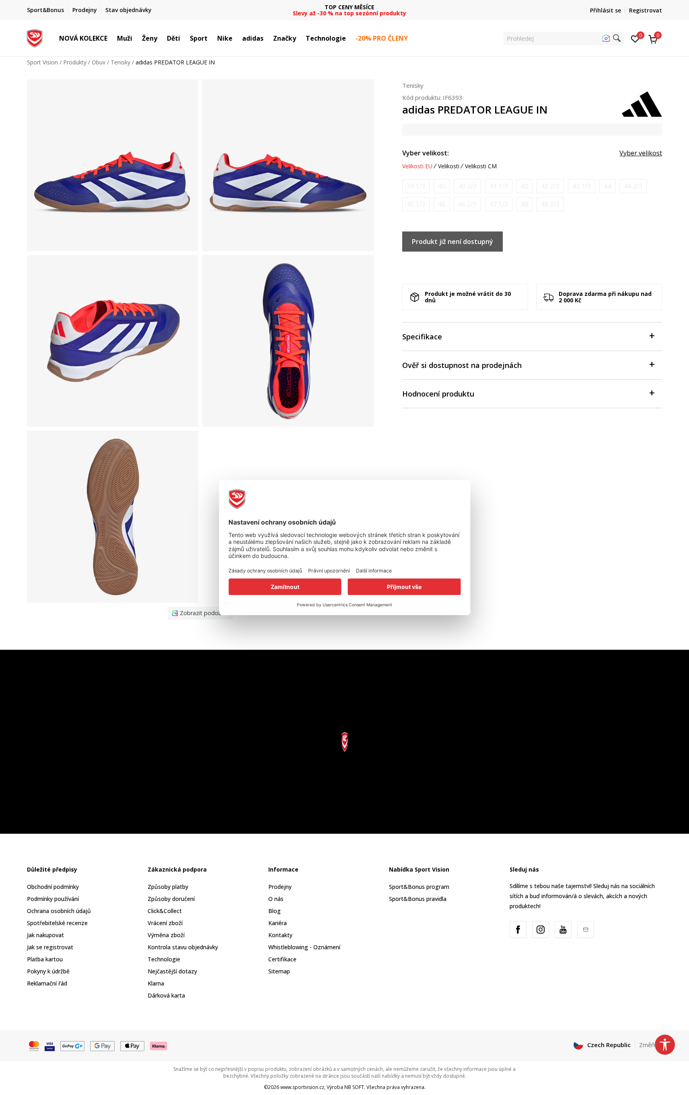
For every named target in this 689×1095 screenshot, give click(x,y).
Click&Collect (165, 911)
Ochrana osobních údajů (59, 911)
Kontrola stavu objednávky (183, 947)
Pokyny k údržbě (48, 971)
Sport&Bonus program (419, 886)
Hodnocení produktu (438, 394)
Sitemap (279, 971)
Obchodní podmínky (53, 886)
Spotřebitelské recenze (57, 923)
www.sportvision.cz (302, 1087)
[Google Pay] (102, 1045)
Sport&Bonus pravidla (417, 899)
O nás (276, 899)
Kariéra (277, 923)
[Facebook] (518, 929)
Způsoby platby (168, 886)
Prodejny (280, 886)
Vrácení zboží (165, 923)
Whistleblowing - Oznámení (304, 947)
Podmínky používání (53, 899)
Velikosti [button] (448, 166)
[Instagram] (541, 929)
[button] (111, 38)
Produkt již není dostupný (452, 241)
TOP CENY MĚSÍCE (345, 7)
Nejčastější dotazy (172, 971)
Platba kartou (45, 959)
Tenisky (120, 62)
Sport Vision (42, 62)
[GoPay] (72, 1045)
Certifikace (282, 959)
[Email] (586, 929)
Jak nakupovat (45, 935)
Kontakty (280, 935)
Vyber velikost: (425, 153)
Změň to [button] (650, 1045)
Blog (274, 911)
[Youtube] (563, 929)
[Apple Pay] (132, 1045)
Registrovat (645, 10)
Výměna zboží (166, 935)
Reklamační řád (47, 983)
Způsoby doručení (171, 899)
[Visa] (50, 1045)
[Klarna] (159, 1045)
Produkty (74, 62)
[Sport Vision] (35, 37)
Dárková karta (166, 995)
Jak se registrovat (50, 947)
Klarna (156, 983)
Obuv (98, 62)
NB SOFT (354, 1087)
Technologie (164, 959)
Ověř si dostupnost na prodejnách (462, 365)
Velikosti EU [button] (417, 166)
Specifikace (422, 336)
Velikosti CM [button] (481, 166)
